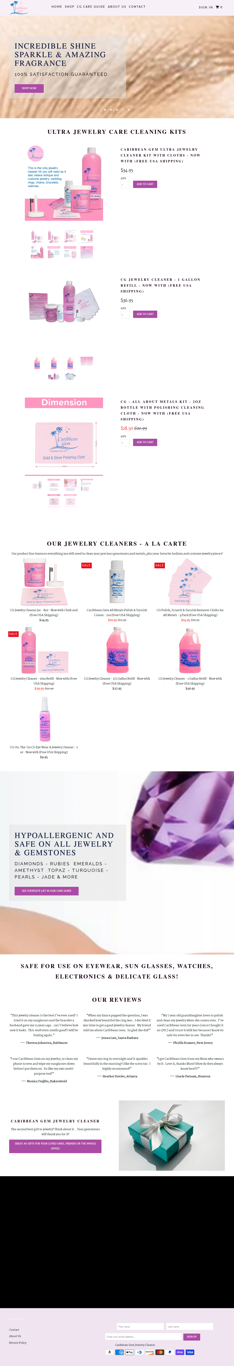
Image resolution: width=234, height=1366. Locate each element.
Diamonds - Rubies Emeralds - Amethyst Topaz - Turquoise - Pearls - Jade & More (62, 870)
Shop (69, 7)
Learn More (67, 87)
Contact (137, 7)
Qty (123, 178)
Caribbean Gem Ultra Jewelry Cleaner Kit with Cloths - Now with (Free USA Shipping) (161, 155)
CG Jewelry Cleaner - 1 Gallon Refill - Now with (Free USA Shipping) (161, 285)
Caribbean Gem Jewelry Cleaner (135, 1345)
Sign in (206, 7)
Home (57, 7)
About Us (117, 7)
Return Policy (18, 1343)
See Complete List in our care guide (46, 891)
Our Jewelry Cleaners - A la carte (117, 543)
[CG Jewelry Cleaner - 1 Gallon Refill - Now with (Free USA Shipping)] (64, 304)
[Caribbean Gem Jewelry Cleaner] (28, 8)
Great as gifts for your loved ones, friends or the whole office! (55, 1146)
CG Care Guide (91, 7)
